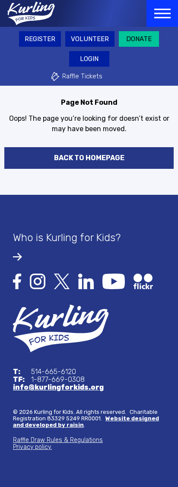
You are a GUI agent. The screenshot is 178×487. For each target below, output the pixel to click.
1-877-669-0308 (49, 380)
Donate (139, 39)
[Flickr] (143, 281)
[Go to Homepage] (27, 13)
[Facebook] (17, 281)
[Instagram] (37, 281)
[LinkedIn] (86, 281)
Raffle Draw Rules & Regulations (58, 440)
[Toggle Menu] (162, 13)
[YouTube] (113, 281)
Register (40, 39)
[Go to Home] (60, 328)
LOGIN (89, 59)
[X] (62, 281)
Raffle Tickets (82, 76)
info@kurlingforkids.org (58, 387)
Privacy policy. (32, 447)
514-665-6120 (44, 372)
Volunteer (90, 39)
